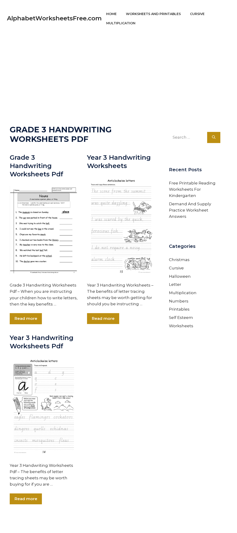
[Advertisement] (118, 69)
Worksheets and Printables (153, 14)
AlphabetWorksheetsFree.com (54, 18)
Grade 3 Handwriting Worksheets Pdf (36, 165)
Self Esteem (181, 317)
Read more (25, 318)
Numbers (178, 301)
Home (111, 14)
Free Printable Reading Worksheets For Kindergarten (192, 189)
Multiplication (120, 23)
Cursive (197, 14)
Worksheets (181, 326)
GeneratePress (163, 523)
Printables (179, 309)
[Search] (213, 137)
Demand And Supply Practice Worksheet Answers (190, 210)
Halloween (180, 276)
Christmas (179, 259)
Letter (175, 284)
